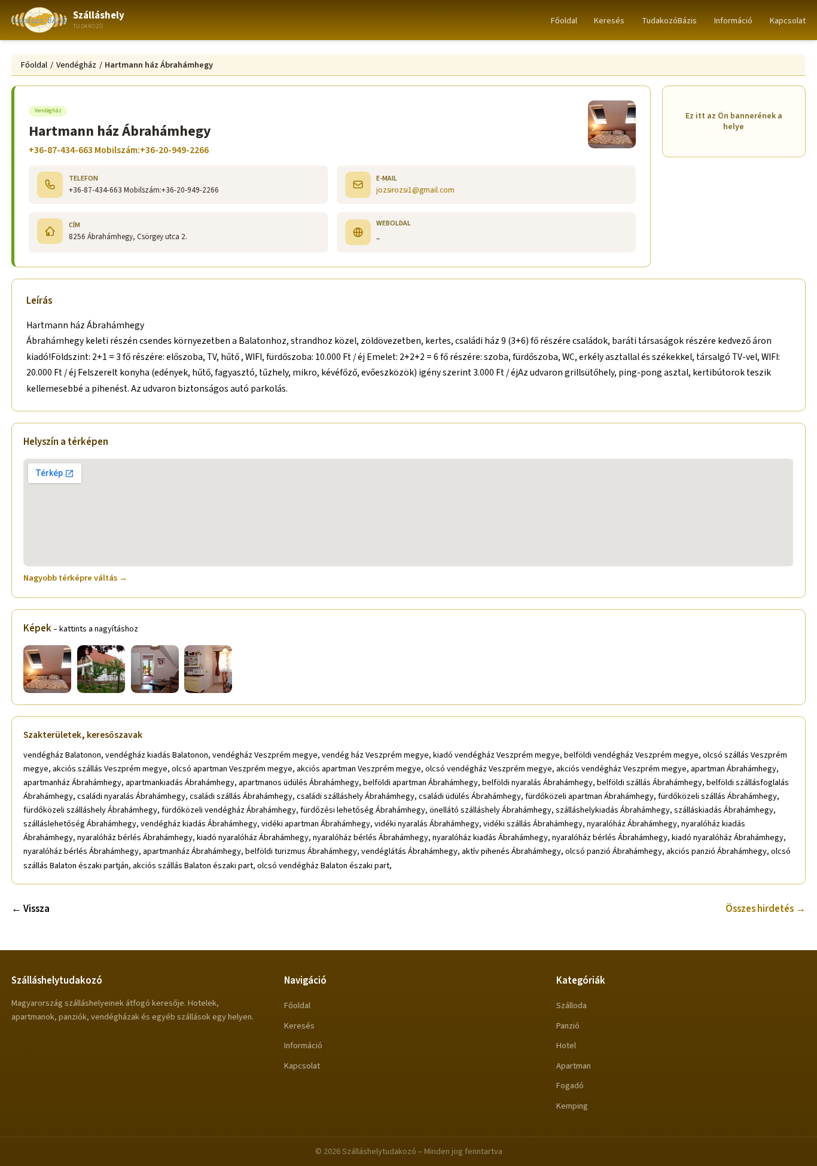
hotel (566, 1045)
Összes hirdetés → (765, 909)
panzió (568, 1026)
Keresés (609, 20)
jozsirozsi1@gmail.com (415, 190)
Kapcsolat (788, 20)
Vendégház (76, 65)
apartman (573, 1066)
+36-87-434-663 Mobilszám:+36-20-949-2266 (119, 150)
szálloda (571, 1005)
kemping (572, 1106)
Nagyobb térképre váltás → (75, 578)
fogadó (570, 1085)
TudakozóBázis (669, 20)
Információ (733, 20)
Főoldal (564, 20)
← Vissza (30, 909)
